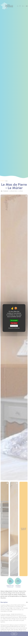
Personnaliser (14, 325)
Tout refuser (14, 323)
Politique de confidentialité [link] (14, 328)
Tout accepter (14, 320)
